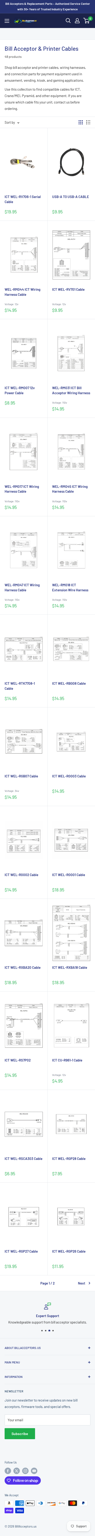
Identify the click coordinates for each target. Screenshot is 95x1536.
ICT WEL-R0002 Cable (21, 875)
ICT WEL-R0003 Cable (69, 776)
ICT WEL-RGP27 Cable (21, 1251)
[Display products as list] (88, 122)
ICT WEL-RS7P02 (18, 1060)
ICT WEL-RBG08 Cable (69, 683)
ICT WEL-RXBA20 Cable (23, 967)
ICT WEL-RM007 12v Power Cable (20, 390)
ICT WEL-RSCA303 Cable (23, 1158)
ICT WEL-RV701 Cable (68, 289)
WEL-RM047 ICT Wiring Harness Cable (22, 587)
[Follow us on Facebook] (8, 1471)
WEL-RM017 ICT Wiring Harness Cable (22, 489)
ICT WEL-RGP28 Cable (69, 1158)
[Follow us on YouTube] (34, 1471)
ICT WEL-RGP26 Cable (69, 1251)
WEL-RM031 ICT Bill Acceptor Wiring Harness (71, 390)
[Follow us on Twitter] (16, 1471)
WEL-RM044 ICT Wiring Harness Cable (22, 291)
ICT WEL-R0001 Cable (68, 875)
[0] (86, 20)
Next (81, 1283)
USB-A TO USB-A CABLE (70, 197)
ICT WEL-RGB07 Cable (21, 776)
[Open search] (68, 20)
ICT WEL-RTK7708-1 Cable (20, 685)
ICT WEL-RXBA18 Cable (69, 967)
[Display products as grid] (81, 122)
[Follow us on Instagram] (25, 1471)
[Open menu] (7, 21)
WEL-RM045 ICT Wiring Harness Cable (70, 489)
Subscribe (20, 1433)
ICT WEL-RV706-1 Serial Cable (23, 199)
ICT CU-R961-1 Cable (67, 1060)
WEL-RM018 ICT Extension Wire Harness (70, 587)
